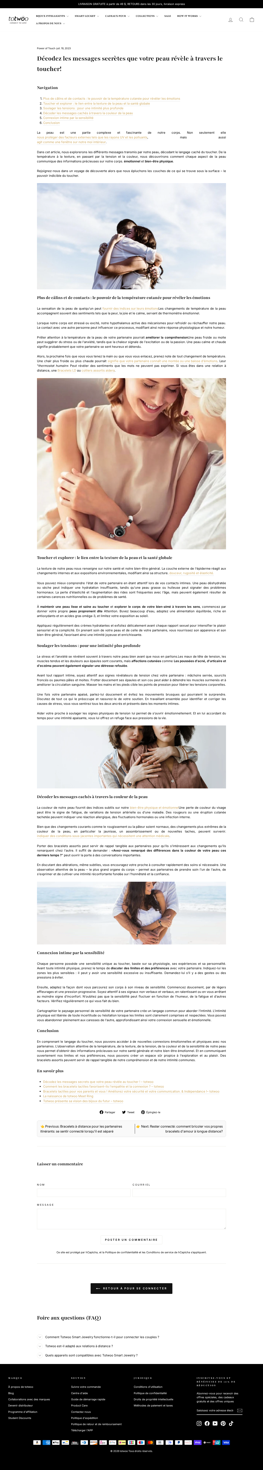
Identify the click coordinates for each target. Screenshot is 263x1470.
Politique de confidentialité (121, 1252)
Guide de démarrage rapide (88, 1399)
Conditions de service (159, 1252)
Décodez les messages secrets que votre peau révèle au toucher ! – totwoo (98, 1082)
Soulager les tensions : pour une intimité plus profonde (83, 108)
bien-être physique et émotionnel (154, 808)
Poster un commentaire (131, 1239)
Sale (167, 16)
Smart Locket (85, 16)
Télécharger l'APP (82, 1430)
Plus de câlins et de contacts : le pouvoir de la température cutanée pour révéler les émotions (111, 98)
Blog (11, 1393)
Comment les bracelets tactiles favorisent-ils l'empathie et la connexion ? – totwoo (103, 1086)
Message (45, 1204)
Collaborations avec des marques (29, 1399)
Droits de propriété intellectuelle (153, 1399)
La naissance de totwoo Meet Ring (68, 1096)
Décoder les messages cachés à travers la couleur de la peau (88, 113)
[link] (18, 20)
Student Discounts (19, 1418)
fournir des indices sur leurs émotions (130, 308)
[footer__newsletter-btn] (239, 1410)
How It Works (187, 16)
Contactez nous (81, 1411)
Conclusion (51, 123)
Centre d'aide (79, 1393)
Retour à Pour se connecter (134, 1288)
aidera (110, 370)
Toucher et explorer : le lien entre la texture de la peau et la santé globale (96, 103)
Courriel (142, 1184)
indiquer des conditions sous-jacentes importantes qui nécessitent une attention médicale (103, 836)
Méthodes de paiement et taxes (153, 1405)
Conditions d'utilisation (148, 1386)
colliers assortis (93, 370)
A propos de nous (49, 23)
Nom (41, 1184)
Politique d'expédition (84, 1418)
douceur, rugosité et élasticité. (191, 573)
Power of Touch (46, 48)
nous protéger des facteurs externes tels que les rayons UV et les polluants (92, 137)
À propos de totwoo (20, 1386)
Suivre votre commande (86, 1386)
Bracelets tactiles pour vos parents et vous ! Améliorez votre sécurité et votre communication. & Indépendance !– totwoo (131, 1091)
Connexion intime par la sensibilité (68, 118)
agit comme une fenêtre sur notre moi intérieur (71, 142)
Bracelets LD (67, 370)
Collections (145, 16)
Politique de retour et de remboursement (96, 1424)
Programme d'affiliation (22, 1411)
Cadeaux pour (116, 16)
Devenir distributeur (20, 1405)
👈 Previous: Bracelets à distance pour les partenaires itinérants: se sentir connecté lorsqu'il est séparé (81, 1128)
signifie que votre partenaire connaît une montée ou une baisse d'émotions (162, 361)
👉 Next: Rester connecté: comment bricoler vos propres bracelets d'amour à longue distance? (179, 1128)
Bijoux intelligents (51, 16)
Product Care (79, 1405)
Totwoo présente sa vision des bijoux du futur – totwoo (83, 1101)
